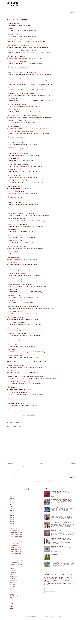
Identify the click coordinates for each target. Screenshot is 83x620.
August (13, 567)
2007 (11, 588)
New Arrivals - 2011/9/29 (16, 532)
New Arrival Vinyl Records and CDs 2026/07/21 (61, 507)
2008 (11, 586)
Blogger (49, 481)
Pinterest (12, 606)
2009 (11, 584)
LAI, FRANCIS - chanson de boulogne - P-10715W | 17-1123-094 (58, 583)
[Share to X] (30, 415)
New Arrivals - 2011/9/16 (17, 20)
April (12, 574)
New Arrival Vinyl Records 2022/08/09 (59, 491)
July (12, 568)
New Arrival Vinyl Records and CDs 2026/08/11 (61, 515)
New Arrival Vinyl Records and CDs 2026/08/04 (61, 522)
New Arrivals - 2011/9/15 (16, 545)
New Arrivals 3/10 (54, 554)
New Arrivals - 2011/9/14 (16, 547)
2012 (11, 521)
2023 (11, 500)
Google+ (12, 605)
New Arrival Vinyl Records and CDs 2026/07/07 (61, 538)
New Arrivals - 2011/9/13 (16, 549)
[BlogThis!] (28, 415)
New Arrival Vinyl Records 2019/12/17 (59, 530)
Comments (47, 593)
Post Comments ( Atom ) (18, 466)
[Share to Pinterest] (33, 415)
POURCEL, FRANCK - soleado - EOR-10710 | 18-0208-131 (57, 580)
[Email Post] (24, 414)
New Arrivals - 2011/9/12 (16, 551)
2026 (11, 495)
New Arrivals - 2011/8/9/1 (16, 562)
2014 (11, 517)
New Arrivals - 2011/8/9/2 (16, 560)
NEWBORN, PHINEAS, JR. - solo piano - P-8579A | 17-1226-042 (58, 574)
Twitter (11, 608)
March (12, 576)
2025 (11, 496)
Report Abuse (12, 485)
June (12, 570)
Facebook (12, 603)
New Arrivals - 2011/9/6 (16, 557)
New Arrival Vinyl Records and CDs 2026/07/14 (61, 562)
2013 (11, 519)
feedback (12, 594)
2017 (11, 512)
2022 (11, 502)
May (12, 572)
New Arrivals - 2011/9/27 (16, 534)
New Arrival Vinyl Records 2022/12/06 (59, 546)
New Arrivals (13, 416)
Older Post (73, 463)
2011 (11, 523)
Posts (46, 590)
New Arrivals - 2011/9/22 (16, 538)
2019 (11, 508)
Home (8, 8)
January (13, 580)
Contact (28, 8)
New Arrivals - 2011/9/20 (16, 540)
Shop (13, 8)
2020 (11, 506)
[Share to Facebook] (32, 415)
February (13, 578)
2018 (11, 510)
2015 (11, 515)
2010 (11, 582)
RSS (24, 8)
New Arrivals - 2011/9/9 (16, 553)
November (13, 527)
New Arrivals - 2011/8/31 (16, 564)
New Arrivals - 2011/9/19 (16, 541)
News (11, 597)
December (13, 525)
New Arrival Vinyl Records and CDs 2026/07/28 (61, 499)
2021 (11, 504)
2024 (11, 498)
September (13, 530)
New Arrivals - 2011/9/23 (16, 536)
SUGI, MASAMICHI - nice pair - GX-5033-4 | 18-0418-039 (56, 572)
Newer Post (10, 463)
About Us (19, 8)
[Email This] (26, 415)
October (13, 528)
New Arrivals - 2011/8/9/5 (16, 558)
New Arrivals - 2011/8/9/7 (16, 555)
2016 (11, 514)
